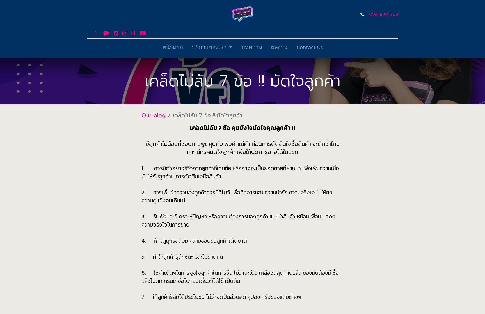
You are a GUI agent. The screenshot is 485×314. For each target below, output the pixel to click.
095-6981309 (383, 14)
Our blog (153, 115)
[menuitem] (172, 48)
